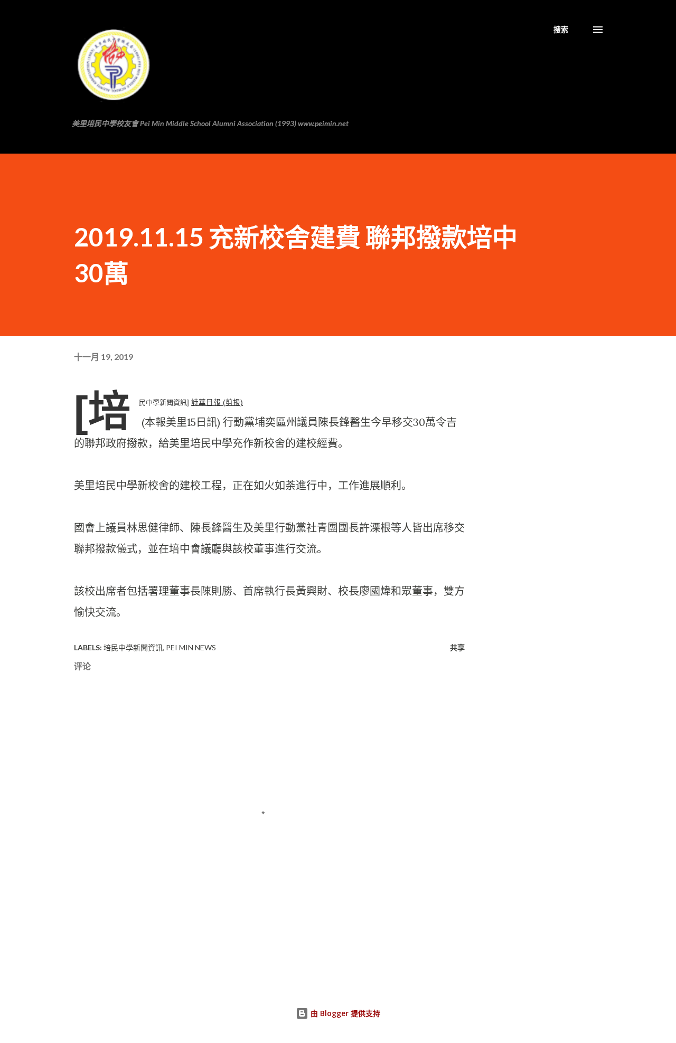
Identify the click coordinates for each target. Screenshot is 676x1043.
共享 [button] (457, 647)
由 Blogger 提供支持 (344, 1013)
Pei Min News (191, 647)
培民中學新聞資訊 (133, 647)
